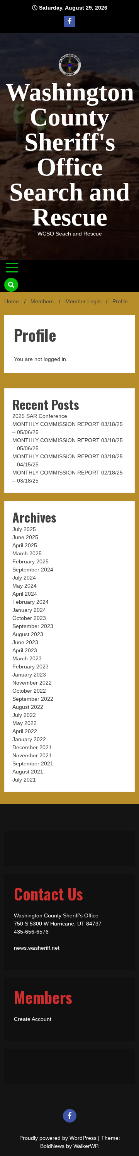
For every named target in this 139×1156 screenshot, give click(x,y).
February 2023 (30, 666)
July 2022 (24, 715)
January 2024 (29, 610)
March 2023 (27, 658)
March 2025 (27, 553)
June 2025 (25, 537)
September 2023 (32, 626)
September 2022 (32, 699)
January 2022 (29, 739)
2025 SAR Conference (39, 416)
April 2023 (24, 650)
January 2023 (29, 675)
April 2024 (24, 594)
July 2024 (24, 578)
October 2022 (29, 691)
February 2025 (30, 561)
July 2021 (24, 780)
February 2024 (30, 602)
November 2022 (32, 683)
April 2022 (24, 731)
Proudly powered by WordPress (58, 1138)
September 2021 (32, 763)
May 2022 (24, 723)
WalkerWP (85, 1146)
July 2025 (24, 529)
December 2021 (32, 747)
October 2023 (29, 618)
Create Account (32, 1019)
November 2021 (32, 755)
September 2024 (32, 569)
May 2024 (24, 586)
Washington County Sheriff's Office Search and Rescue (69, 154)
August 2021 (27, 771)
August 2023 (27, 634)
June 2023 (25, 642)
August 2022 (27, 707)
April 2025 (24, 545)
